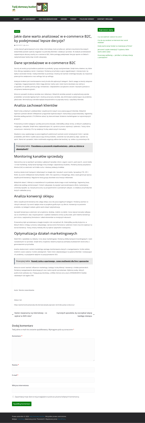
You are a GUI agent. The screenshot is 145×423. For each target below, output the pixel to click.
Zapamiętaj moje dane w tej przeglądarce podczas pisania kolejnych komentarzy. (47, 397)
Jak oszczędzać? (29, 19)
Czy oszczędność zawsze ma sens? (110, 37)
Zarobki (64, 19)
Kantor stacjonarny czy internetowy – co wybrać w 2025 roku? (31, 314)
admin (27, 45)
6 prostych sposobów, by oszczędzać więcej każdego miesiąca (74, 314)
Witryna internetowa (20, 385)
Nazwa (15, 365)
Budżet (16, 19)
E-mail (15, 375)
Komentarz (17, 336)
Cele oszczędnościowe (48, 19)
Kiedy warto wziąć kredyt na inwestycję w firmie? (115, 46)
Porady (73, 19)
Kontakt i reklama (105, 19)
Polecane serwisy (87, 19)
